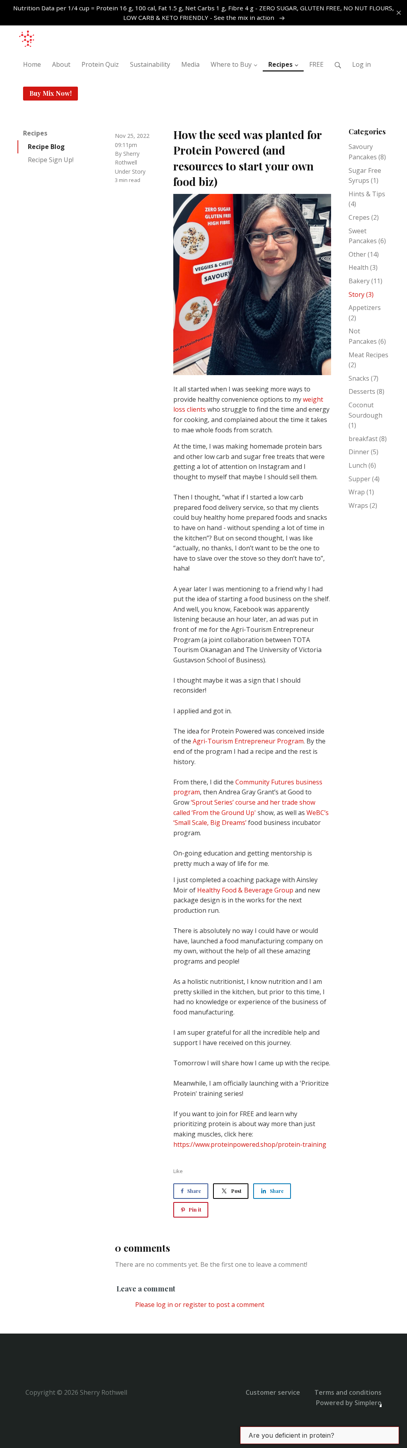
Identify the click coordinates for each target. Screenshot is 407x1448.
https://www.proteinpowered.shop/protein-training (249, 1144)
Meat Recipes (368, 360)
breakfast (368, 438)
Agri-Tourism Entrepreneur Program (248, 741)
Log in (361, 64)
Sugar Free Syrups (365, 175)
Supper (364, 478)
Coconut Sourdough (365, 415)
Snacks (363, 378)
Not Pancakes (367, 336)
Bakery (365, 281)
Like (178, 1171)
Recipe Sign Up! (51, 159)
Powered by (349, 1402)
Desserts (366, 391)
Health (363, 267)
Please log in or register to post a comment (199, 1304)
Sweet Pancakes (367, 236)
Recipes (35, 133)
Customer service (273, 1392)
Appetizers (365, 312)
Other (364, 254)
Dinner (363, 451)
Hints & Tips (367, 199)
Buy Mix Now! (50, 93)
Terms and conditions (348, 1392)
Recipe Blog (46, 146)
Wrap (361, 492)
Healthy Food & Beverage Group (245, 890)
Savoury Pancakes (367, 151)
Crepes (364, 217)
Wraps (363, 505)
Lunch (362, 465)
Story (138, 171)
